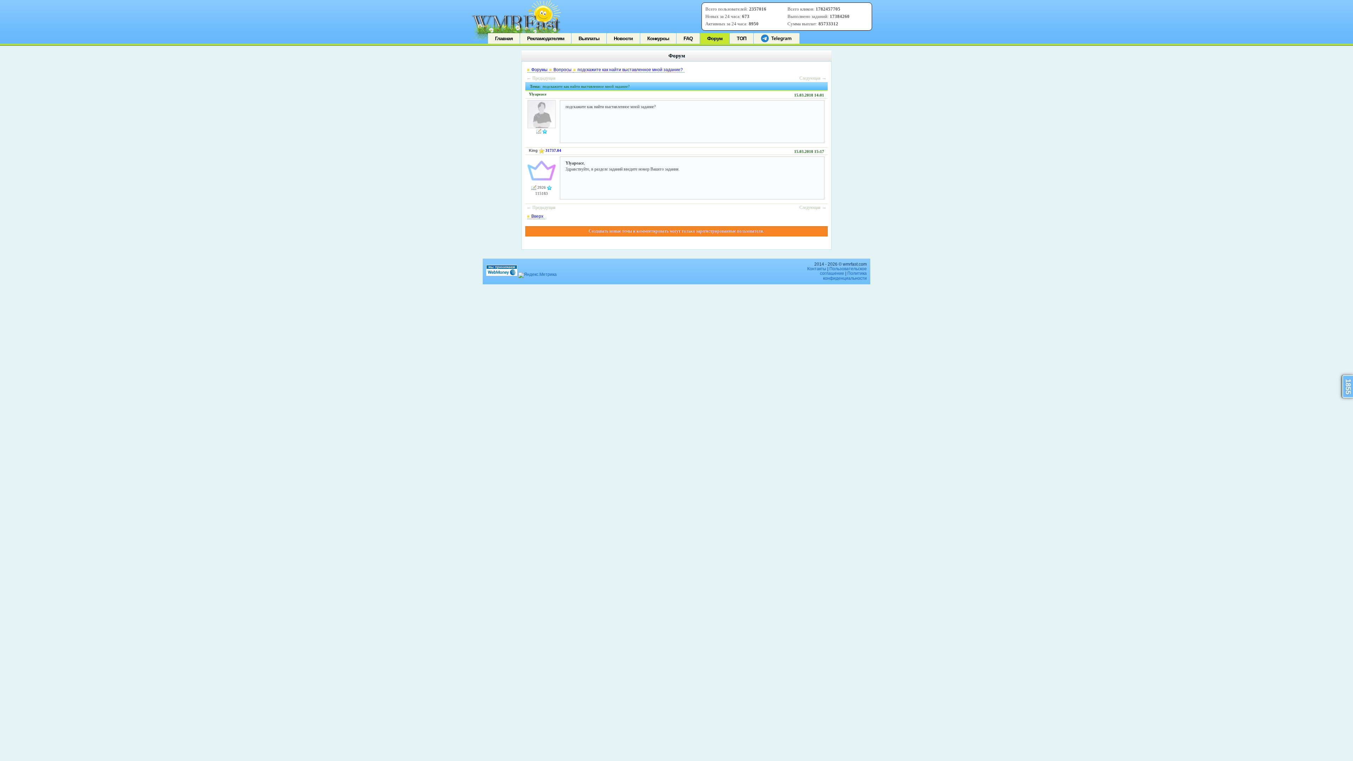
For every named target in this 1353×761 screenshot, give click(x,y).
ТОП (741, 38)
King (533, 150)
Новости (623, 38)
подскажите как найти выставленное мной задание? (630, 69)
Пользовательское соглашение (843, 271)
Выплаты (589, 38)
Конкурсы (658, 38)
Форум (714, 38)
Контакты (816, 268)
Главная (504, 38)
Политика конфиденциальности (845, 275)
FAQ (688, 38)
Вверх (537, 216)
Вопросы (563, 69)
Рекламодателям (545, 38)
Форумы (539, 69)
